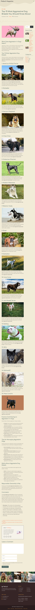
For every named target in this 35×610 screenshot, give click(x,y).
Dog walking (21, 589)
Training (26, 62)
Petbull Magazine (7, 1)
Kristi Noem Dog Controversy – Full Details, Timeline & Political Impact (31, 35)
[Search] (31, 27)
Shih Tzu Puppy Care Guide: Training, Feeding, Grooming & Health (31, 43)
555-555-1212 (5, 597)
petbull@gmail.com (6, 596)
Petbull (10, 16)
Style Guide (12, 608)
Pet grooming (21, 588)
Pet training (28, 589)
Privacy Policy (25, 608)
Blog (26, 57)
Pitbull (26, 60)
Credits (9, 608)
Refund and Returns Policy (19, 608)
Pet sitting (28, 588)
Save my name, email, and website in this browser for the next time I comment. (12, 563)
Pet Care (3, 9)
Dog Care (27, 58)
